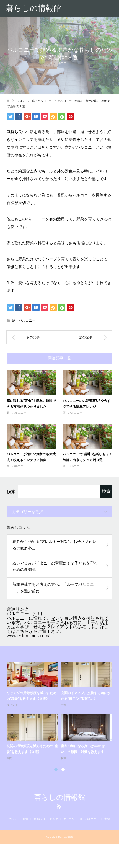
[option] (61, 711)
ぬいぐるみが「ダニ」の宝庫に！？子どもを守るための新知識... (55, 566)
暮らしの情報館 (33, 8)
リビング (12, 704)
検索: (12, 491)
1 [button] (56, 769)
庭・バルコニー (59, 62)
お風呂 (37, 818)
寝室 (63, 758)
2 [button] (63, 769)
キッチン (68, 818)
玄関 (63, 704)
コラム (13, 818)
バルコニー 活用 (24, 613)
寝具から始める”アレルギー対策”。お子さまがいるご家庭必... (54, 544)
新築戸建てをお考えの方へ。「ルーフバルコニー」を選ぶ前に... (53, 587)
